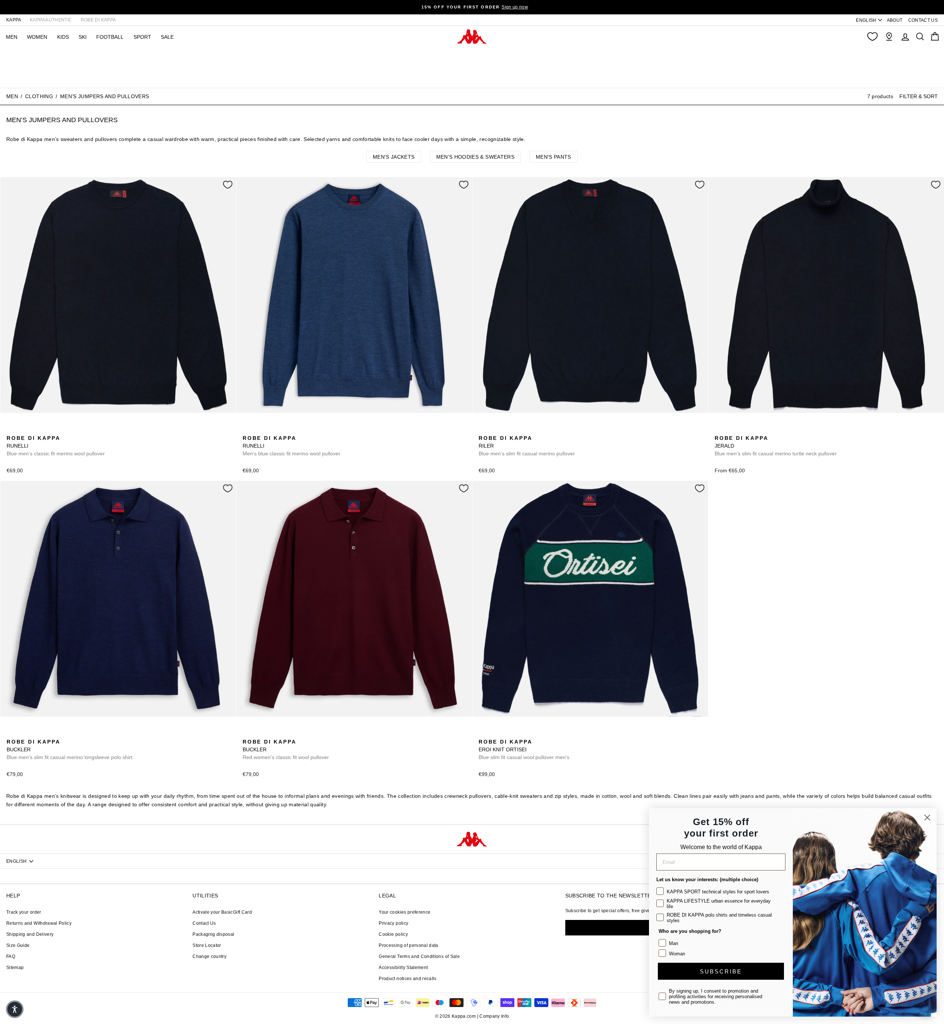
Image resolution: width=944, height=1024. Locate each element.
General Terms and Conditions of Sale (419, 956)
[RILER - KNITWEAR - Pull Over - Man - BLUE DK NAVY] (483, 430)
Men (12, 96)
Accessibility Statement (403, 967)
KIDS (63, 37)
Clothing (39, 96)
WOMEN (37, 37)
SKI (83, 37)
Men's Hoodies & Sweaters (475, 157)
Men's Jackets (394, 157)
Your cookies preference (404, 912)
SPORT (142, 37)
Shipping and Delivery (29, 934)
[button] (15, 1009)
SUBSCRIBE (721, 971)
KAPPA (13, 20)
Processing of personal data (408, 945)
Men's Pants (553, 157)
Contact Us (204, 923)
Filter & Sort (918, 96)
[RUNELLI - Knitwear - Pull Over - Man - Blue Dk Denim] (23, 430)
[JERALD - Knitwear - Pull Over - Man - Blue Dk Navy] (719, 430)
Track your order (23, 912)
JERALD (776, 445)
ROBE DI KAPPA (98, 20)
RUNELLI (56, 445)
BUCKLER (69, 749)
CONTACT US (923, 20)
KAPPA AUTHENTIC (51, 20)
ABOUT (895, 20)
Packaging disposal (213, 934)
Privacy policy (393, 923)
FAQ (10, 956)
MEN (11, 37)
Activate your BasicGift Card (222, 912)
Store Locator (206, 945)
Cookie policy (393, 934)
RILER (527, 445)
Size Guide (18, 945)
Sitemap (15, 967)
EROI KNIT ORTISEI (524, 749)
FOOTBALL (110, 37)
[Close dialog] (927, 817)
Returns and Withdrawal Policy (39, 923)
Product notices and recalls (407, 978)
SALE (167, 37)
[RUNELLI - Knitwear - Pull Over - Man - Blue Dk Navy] (11, 430)
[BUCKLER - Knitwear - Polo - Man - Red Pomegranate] (23, 733)
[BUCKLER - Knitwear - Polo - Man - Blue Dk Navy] (11, 733)
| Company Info (493, 1016)
